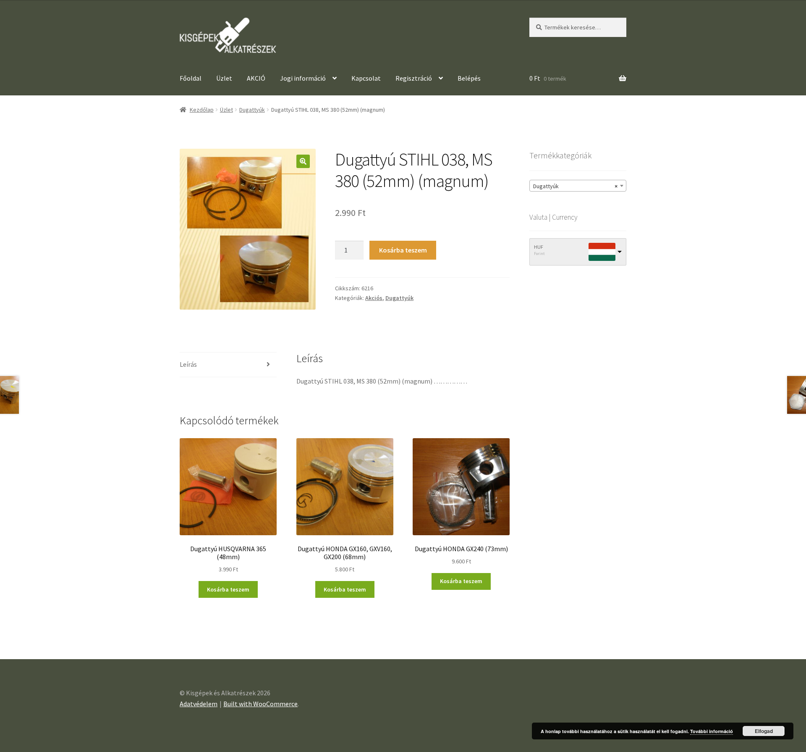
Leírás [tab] (188, 364)
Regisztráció (413, 78)
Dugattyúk (252, 109)
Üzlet (224, 78)
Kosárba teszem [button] (228, 589)
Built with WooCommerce (260, 703)
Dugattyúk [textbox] (575, 186)
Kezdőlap (202, 109)
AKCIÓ (256, 78)
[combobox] (577, 186)
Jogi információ (303, 78)
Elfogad (764, 731)
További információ (711, 731)
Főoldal (191, 78)
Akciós (373, 298)
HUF (538, 247)
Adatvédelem (198, 703)
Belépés (470, 78)
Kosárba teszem (403, 250)
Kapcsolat (366, 78)
